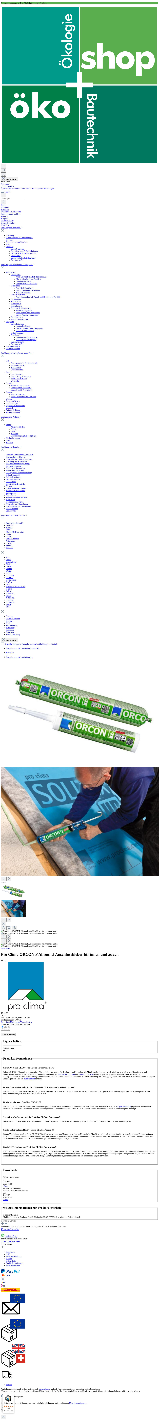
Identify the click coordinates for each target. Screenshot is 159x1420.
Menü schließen (11, 179)
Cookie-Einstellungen (14, 1263)
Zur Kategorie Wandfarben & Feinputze (17, 265)
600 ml (7, 1029)
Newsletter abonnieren (10, 3)
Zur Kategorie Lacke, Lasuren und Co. (16, 353)
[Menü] (3, 166)
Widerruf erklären (13, 1265)
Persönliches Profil (16, 188)
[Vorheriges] (3, 879)
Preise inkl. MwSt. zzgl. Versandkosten (16, 1022)
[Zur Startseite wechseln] (79, 163)
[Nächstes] (8, 879)
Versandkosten (44, 1389)
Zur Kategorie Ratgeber (10, 447)
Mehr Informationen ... (78, 1403)
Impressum (10, 1252)
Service (9, 1385)
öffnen (5, 1186)
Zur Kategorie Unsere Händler (13, 515)
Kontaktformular (10, 1229)
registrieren (9, 186)
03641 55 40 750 (10, 1241)
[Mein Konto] (3, 174)
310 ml (7, 1027)
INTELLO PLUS (86, 1074)
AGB (8, 1254)
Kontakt (9, 1259)
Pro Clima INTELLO (66, 1074)
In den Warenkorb (8, 1034)
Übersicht (5, 188)
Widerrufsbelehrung (13, 1256)
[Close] (3, 924)
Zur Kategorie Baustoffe (11, 228)
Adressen (28, 188)
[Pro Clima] (26, 1011)
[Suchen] (3, 170)
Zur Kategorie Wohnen (10, 417)
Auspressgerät (29, 1079)
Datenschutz (11, 1261)
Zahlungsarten (38, 188)
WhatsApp (11, 1236)
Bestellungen (49, 188)
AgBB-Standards (124, 1106)
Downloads (5, 948)
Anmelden (5, 184)
